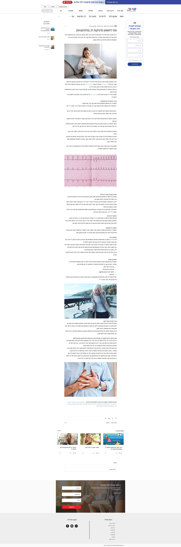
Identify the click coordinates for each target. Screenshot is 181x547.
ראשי (122, 16)
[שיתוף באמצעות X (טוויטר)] (112, 418)
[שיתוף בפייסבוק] (116, 418)
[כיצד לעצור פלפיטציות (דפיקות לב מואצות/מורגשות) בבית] (113, 439)
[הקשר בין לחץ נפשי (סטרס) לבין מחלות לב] (67, 439)
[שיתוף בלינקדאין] (109, 418)
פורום (113, 537)
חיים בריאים (111, 525)
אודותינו (113, 530)
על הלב (113, 528)
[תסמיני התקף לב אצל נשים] (90, 439)
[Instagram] (76, 526)
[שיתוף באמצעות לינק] (105, 418)
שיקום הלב (113, 16)
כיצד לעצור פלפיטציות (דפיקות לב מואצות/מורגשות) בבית (113, 448)
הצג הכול (59, 430)
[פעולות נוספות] (65, 26)
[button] (63, 6)
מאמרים (113, 535)
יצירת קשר (112, 539)
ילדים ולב (102, 16)
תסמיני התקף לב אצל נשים (92, 447)
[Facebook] (67, 526)
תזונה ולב (92, 16)
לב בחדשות (81, 16)
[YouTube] (71, 526)
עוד (72, 16)
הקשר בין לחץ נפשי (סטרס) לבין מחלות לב (68, 448)
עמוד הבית (112, 523)
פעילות (113, 532)
